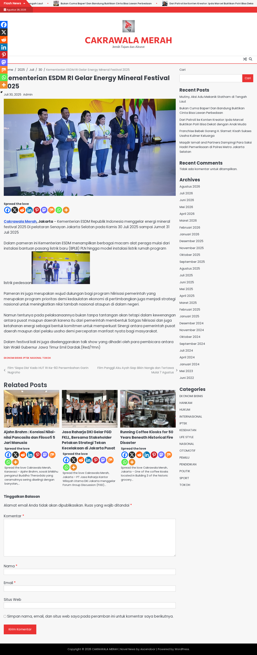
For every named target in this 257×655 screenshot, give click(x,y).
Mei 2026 (186, 207)
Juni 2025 (186, 282)
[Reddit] (22, 210)
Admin (28, 94)
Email (10, 582)
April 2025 (187, 296)
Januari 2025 (189, 316)
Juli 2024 (186, 350)
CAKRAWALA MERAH (128, 40)
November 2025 (191, 248)
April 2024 (187, 357)
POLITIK (184, 471)
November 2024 (191, 330)
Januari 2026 (189, 234)
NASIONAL (36, 357)
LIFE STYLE (186, 437)
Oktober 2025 (189, 255)
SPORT (184, 478)
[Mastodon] (44, 210)
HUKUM (184, 409)
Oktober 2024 (189, 337)
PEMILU (184, 457)
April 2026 (187, 214)
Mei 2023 (186, 371)
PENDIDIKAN (187, 464)
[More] (66, 210)
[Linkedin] (29, 210)
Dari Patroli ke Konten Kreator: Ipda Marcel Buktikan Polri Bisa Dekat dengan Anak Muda (212, 122)
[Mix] (51, 210)
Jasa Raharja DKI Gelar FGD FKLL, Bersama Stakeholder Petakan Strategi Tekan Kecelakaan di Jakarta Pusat (88, 440)
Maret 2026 (188, 220)
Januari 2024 (189, 364)
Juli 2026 (186, 193)
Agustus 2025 (189, 268)
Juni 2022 (186, 378)
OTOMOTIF (187, 450)
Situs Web (12, 599)
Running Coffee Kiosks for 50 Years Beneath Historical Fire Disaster (146, 437)
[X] (14, 210)
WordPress (182, 649)
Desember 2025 (191, 241)
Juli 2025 (186, 275)
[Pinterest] (36, 210)
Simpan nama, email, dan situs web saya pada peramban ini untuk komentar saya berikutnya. (90, 616)
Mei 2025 (186, 289)
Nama (10, 566)
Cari (182, 70)
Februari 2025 (189, 309)
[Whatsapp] (59, 210)
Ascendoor (147, 649)
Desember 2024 (191, 323)
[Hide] (1, 92)
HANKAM (185, 403)
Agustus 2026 (189, 186)
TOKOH (46, 357)
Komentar (14, 516)
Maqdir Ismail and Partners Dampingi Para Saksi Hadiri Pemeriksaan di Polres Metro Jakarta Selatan (215, 147)
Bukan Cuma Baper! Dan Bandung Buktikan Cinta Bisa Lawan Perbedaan (101, 3)
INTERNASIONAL (190, 416)
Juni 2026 (186, 200)
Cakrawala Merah (20, 221)
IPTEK (26, 357)
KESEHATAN (187, 430)
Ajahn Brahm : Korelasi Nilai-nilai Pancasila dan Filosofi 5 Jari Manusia (30, 437)
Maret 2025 (188, 303)
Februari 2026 (189, 227)
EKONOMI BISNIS (13, 357)
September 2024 (192, 344)
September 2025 (192, 262)
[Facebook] (7, 210)
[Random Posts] (245, 59)
